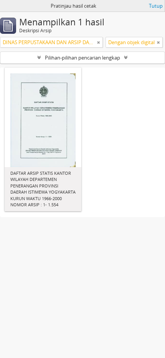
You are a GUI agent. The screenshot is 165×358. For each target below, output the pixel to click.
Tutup (156, 5)
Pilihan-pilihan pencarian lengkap (82, 57)
